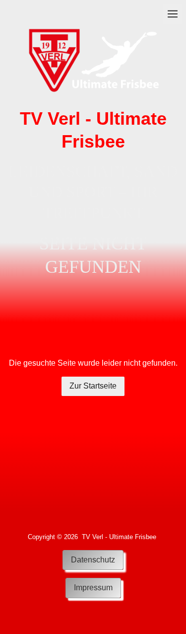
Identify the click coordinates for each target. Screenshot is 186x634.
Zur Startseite (93, 386)
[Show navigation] (172, 14)
